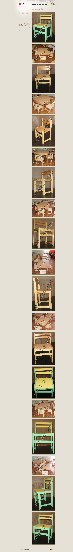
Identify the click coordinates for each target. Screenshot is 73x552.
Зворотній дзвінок (34, 546)
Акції (37, 4)
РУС (50, 1)
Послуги (43, 4)
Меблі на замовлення (21, 8)
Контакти (46, 4)
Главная (33, 8)
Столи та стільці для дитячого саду (46, 8)
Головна (33, 4)
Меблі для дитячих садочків (37, 8)
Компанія (40, 4)
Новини (35, 4)
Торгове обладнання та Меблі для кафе (24, 9)
